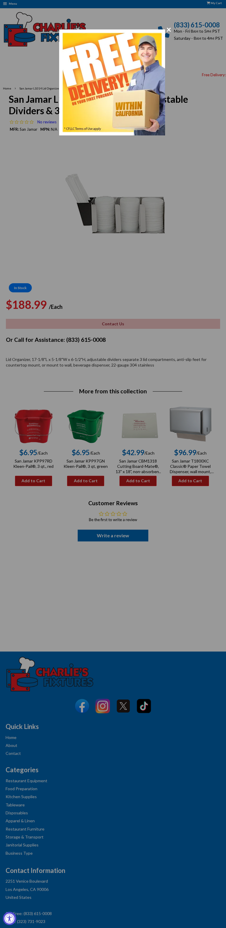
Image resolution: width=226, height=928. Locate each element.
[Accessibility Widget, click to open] (9, 918)
